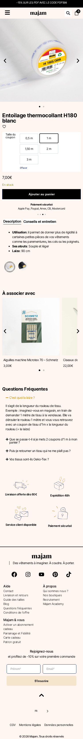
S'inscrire (41, 681)
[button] (68, 13)
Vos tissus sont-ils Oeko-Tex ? (29, 459)
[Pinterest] (55, 574)
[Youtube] (41, 574)
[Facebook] (14, 574)
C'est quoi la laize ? (22, 397)
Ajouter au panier (42, 194)
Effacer (23, 167)
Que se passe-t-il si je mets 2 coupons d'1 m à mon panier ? (43, 440)
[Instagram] (27, 574)
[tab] (12, 221)
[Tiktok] (68, 574)
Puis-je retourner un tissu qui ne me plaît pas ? (40, 451)
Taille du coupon (10, 136)
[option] (29, 138)
